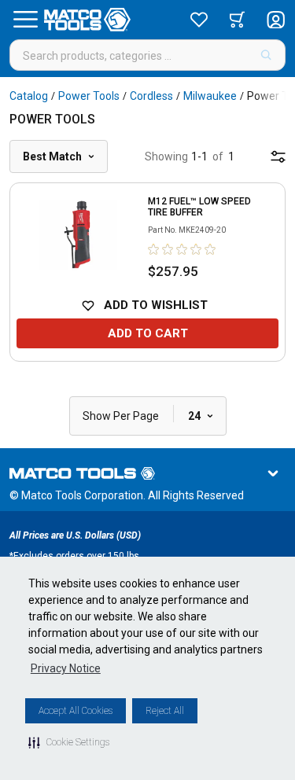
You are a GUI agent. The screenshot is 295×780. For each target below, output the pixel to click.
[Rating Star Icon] (154, 249)
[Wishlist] (199, 19)
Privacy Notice (66, 668)
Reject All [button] (165, 710)
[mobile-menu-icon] (278, 156)
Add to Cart (148, 333)
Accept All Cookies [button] (75, 710)
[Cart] (237, 19)
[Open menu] (25, 19)
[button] (68, 742)
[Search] (266, 55)
